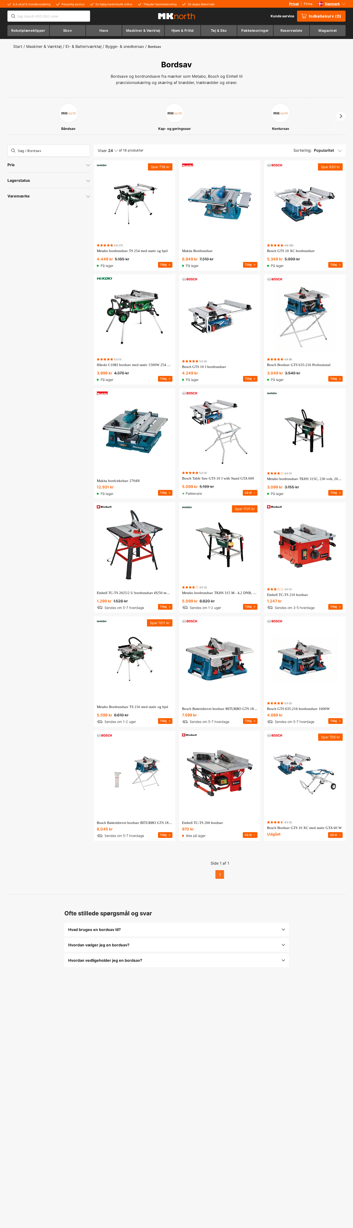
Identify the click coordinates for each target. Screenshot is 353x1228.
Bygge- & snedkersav (124, 46)
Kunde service (282, 16)
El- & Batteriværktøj (84, 46)
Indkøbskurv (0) (325, 16)
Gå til (248, 492)
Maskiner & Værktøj (44, 46)
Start (17, 46)
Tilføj (163, 264)
